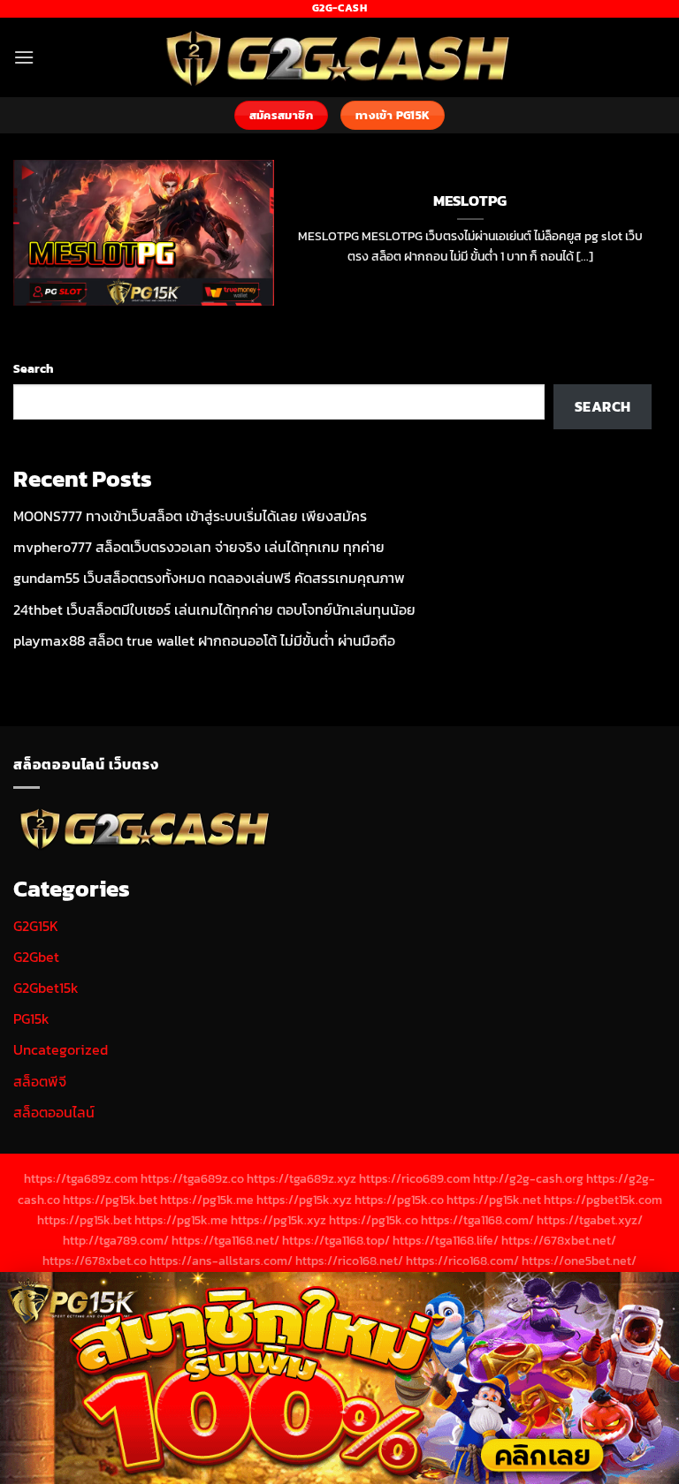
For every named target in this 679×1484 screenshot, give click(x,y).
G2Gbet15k (46, 987)
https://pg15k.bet (110, 1199)
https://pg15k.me (207, 1199)
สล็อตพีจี (39, 1081)
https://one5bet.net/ (579, 1260)
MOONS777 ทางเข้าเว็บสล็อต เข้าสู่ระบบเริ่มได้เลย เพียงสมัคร (190, 515)
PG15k (31, 1018)
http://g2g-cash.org (528, 1178)
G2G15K (35, 925)
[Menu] (23, 57)
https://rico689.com (414, 1178)
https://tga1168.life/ (446, 1240)
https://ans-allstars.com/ (221, 1260)
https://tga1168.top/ (336, 1240)
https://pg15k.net (493, 1199)
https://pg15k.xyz (304, 1199)
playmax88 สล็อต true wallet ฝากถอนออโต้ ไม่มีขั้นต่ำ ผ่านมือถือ (204, 640)
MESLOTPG (470, 201)
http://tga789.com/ (116, 1240)
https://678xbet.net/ (558, 1240)
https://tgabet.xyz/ (590, 1220)
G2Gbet (36, 956)
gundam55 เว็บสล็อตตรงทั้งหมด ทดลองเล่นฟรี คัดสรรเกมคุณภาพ (209, 577)
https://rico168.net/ (349, 1260)
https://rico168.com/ (462, 1260)
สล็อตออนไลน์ (54, 1112)
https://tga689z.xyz (301, 1178)
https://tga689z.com (81, 1178)
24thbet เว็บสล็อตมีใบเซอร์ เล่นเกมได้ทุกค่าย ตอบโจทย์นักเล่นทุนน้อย (214, 609)
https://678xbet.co (94, 1260)
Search (33, 368)
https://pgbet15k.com (603, 1199)
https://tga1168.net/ (225, 1240)
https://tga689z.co (192, 1178)
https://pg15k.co (399, 1199)
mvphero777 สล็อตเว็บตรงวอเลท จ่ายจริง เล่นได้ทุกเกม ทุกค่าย (199, 546)
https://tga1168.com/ (477, 1220)
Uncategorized (60, 1049)
